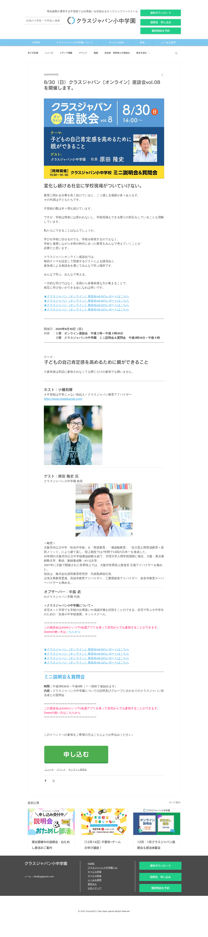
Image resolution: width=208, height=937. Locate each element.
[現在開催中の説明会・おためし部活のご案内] (51, 822)
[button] (176, 53)
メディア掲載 (66, 53)
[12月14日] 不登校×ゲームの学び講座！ (102, 844)
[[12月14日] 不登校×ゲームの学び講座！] (104, 822)
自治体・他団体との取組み (117, 53)
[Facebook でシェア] (45, 780)
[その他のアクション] (162, 74)
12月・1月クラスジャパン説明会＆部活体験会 (156, 844)
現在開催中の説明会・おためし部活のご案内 (51, 844)
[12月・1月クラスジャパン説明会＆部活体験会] (156, 822)
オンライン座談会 (78, 769)
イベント (83, 53)
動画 (96, 53)
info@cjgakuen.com (43, 876)
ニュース (49, 53)
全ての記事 (33, 53)
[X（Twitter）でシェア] (53, 780)
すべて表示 (174, 802)
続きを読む (141, 53)
